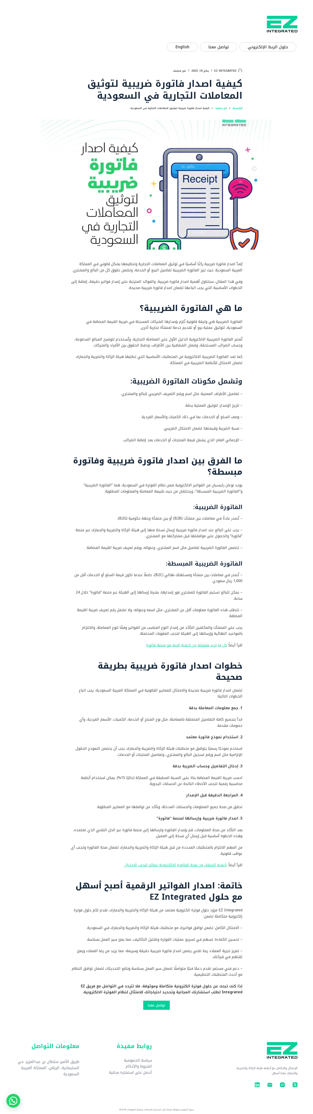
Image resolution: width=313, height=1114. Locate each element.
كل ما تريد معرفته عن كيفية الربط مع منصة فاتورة (186, 645)
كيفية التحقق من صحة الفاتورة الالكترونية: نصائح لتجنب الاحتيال (175, 865)
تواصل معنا (218, 47)
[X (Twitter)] (295, 1084)
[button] (13, 1101)
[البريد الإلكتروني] (269, 1084)
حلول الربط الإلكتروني (268, 47)
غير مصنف (179, 70)
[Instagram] (282, 1084)
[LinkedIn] (257, 1084)
